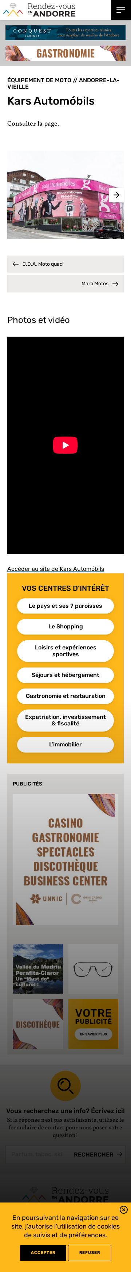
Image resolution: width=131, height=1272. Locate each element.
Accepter (43, 1252)
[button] (123, 1211)
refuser (89, 1252)
